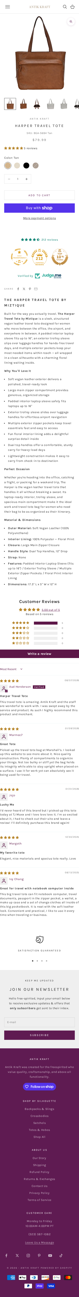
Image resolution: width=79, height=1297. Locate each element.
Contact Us (40, 1186)
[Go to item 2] (23, 104)
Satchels (39, 1123)
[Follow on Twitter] (17, 1255)
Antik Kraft (39, 118)
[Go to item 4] (50, 104)
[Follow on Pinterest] (39, 1255)
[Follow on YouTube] (50, 1255)
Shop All (39, 1137)
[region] (39, 944)
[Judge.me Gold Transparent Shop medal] (19, 256)
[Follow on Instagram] (28, 1255)
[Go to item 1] (10, 104)
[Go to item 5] (64, 104)
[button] (14, 148)
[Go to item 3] (37, 104)
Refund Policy (39, 1172)
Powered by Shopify (56, 1268)
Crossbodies (40, 1116)
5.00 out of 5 (51, 610)
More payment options (39, 218)
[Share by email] (35, 289)
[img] (9, 681)
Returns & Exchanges (39, 1179)
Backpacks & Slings (39, 1109)
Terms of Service (39, 1200)
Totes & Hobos (39, 1130)
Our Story (39, 1158)
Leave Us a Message (39, 1242)
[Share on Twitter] (24, 289)
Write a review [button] (39, 654)
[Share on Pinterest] (30, 289)
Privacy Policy (39, 1193)
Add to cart (39, 195)
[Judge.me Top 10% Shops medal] (59, 256)
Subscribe (39, 1035)
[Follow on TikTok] (61, 1255)
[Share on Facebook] (18, 289)
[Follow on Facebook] (6, 1255)
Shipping (39, 1165)
